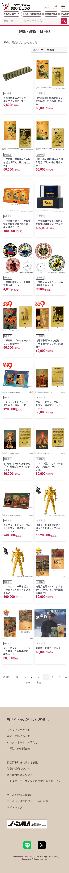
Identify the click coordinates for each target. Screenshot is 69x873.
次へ (28, 682)
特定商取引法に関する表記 (22, 762)
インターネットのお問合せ (22, 742)
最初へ (6, 677)
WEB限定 (7, 93)
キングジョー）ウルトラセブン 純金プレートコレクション (16, 466)
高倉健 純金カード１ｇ (48, 648)
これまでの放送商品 (31, 14)
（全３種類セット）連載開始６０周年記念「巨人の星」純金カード (16, 224)
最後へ (39, 682)
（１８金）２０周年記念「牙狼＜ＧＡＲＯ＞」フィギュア (16, 589)
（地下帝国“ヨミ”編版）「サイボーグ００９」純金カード (49, 343)
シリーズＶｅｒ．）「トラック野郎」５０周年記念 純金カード (16, 651)
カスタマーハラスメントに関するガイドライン (34, 781)
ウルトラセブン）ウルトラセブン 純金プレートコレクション (49, 405)
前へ (18, 677)
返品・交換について (18, 736)
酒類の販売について (18, 768)
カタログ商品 (51, 14)
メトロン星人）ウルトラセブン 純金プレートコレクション (49, 466)
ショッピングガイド (18, 729)
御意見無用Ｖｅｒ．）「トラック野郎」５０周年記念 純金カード (50, 589)
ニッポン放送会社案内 (20, 795)
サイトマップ (14, 807)
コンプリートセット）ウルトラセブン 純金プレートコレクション (16, 528)
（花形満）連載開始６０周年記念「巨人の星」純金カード (16, 162)
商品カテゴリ (10, 14)
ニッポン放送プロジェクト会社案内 (27, 801)
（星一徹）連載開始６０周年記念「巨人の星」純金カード (49, 162)
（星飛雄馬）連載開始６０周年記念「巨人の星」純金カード (49, 100)
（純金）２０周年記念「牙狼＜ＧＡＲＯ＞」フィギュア (49, 528)
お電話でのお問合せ (18, 748)
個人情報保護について (20, 774)
